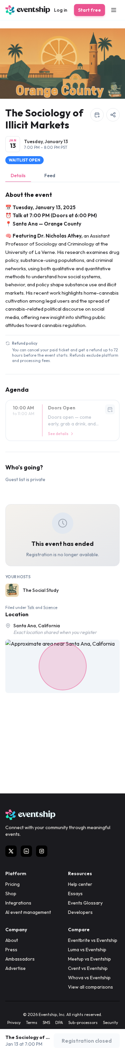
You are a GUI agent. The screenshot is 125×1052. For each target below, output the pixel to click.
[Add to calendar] (97, 114)
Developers (80, 912)
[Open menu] (114, 10)
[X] (11, 851)
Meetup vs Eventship (89, 959)
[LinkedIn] (26, 851)
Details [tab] (18, 175)
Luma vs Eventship (87, 950)
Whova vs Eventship (89, 978)
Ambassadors (20, 959)
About (11, 940)
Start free (89, 10)
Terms (31, 1022)
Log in (60, 10)
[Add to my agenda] (110, 409)
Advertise (15, 968)
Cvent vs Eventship (88, 968)
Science (50, 607)
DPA (59, 1022)
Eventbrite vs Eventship (92, 940)
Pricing (12, 884)
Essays (75, 894)
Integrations (18, 903)
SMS (46, 1022)
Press (11, 950)
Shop (10, 894)
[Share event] (113, 114)
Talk (30, 607)
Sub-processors (83, 1022)
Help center (80, 884)
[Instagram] (41, 851)
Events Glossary (85, 903)
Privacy (14, 1022)
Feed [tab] (49, 175)
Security (110, 1022)
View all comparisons (90, 987)
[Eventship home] (27, 10)
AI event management (28, 912)
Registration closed (87, 1040)
